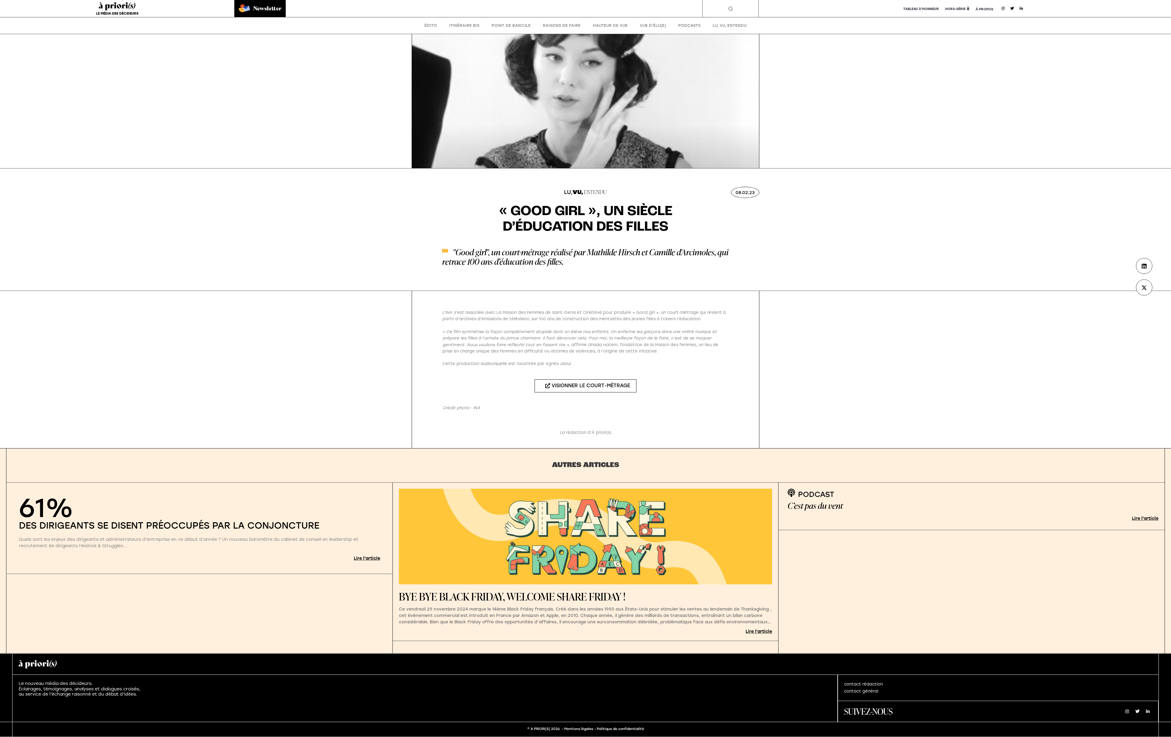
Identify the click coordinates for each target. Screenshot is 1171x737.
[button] (731, 9)
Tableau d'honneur (921, 9)
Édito (430, 25)
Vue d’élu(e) (653, 25)
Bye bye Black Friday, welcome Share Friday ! (512, 596)
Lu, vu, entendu (730, 25)
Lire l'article (367, 558)
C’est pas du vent (815, 505)
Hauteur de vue (610, 25)
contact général (861, 691)
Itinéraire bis (464, 25)
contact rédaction (863, 684)
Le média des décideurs (117, 14)
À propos (984, 9)
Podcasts (689, 25)
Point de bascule (511, 25)
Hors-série (955, 9)
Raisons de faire (562, 25)
